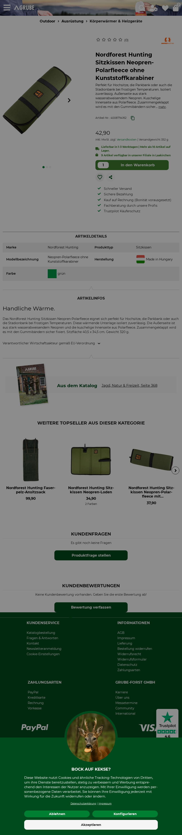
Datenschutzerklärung (83, 803)
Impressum (105, 803)
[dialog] (91, 417)
